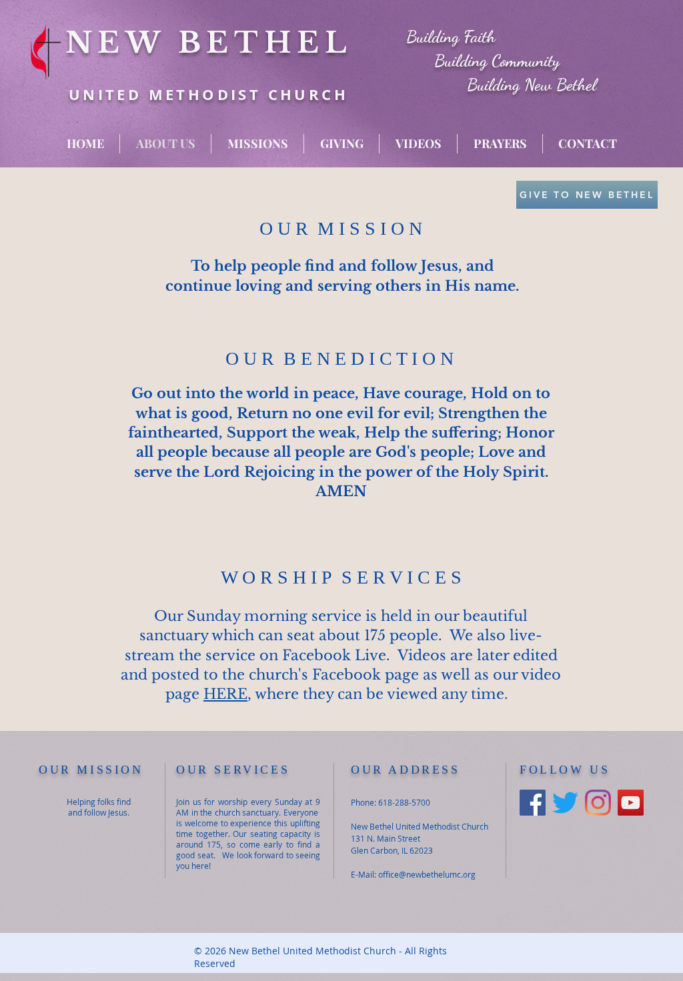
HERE (225, 694)
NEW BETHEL (208, 43)
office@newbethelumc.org (427, 874)
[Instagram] (598, 803)
